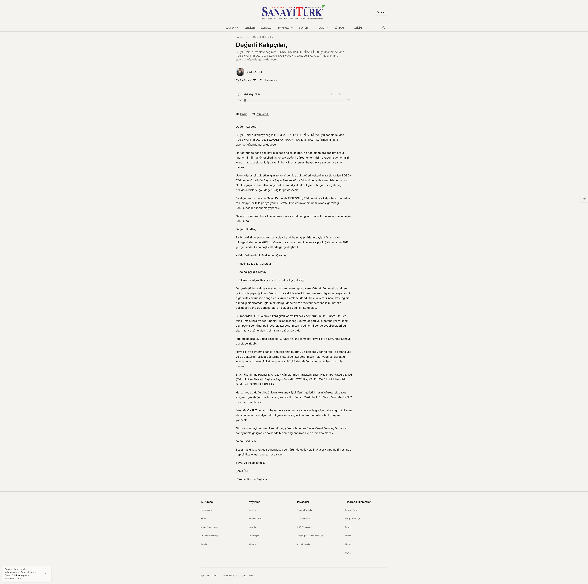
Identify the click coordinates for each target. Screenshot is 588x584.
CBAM (348, 553)
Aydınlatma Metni (209, 575)
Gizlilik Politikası (229, 575)
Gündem (339, 27)
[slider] (245, 100)
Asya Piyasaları (304, 544)
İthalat (348, 544)
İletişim (357, 27)
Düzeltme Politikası (210, 535)
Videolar (253, 544)
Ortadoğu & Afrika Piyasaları (310, 535)
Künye (204, 518)
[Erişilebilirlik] (584, 198)
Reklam (380, 12)
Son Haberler (255, 518)
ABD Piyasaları (304, 527)
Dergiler (250, 27)
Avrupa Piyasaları (305, 510)
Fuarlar (348, 527)
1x (348, 94)
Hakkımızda (206, 510)
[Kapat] (45, 573)
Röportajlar (254, 535)
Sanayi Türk (242, 37)
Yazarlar (266, 27)
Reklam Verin (351, 510)
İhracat (348, 535)
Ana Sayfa (232, 27)
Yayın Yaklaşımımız (209, 527)
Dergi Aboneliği (352, 518)
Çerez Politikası (248, 575)
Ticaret (321, 27)
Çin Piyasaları (303, 518)
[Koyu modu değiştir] (383, 27)
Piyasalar (284, 27)
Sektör (303, 27)
